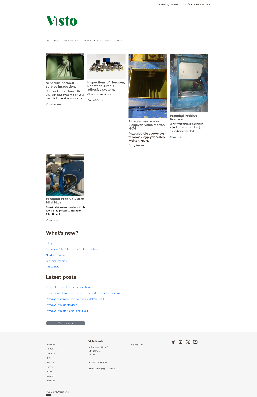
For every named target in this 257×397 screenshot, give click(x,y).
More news (64, 323)
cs (208, 4)
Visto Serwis (63, 392)
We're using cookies (167, 4)
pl (184, 4)
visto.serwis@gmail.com (101, 368)
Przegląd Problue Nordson (61, 305)
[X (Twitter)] (187, 341)
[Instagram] (180, 341)
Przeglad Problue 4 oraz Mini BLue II (67, 311)
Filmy (49, 243)
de (191, 4)
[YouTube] (195, 341)
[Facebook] (173, 341)
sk (203, 4)
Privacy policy (136, 345)
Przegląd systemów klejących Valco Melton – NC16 (75, 299)
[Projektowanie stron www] (48, 395)
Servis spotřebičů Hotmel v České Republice (72, 249)
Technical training (56, 261)
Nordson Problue (56, 255)
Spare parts (52, 267)
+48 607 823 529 (97, 362)
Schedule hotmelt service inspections (68, 287)
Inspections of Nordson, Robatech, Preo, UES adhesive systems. (83, 293)
